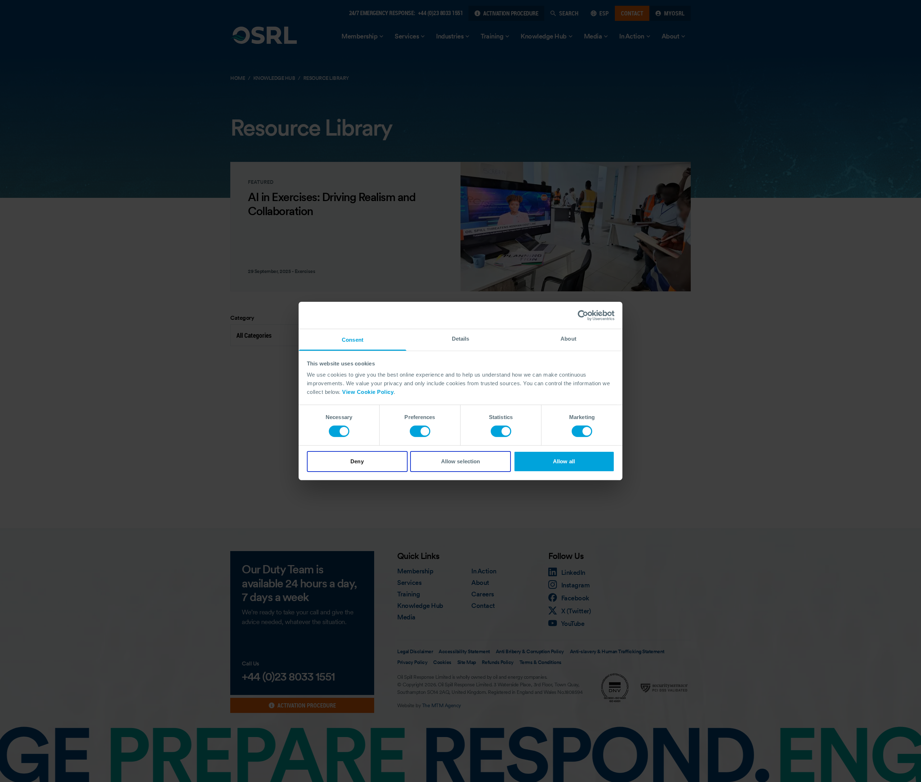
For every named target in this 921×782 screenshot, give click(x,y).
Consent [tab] (352, 340)
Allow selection (460, 461)
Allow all (564, 461)
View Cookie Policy (368, 392)
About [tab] (568, 339)
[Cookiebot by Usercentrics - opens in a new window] (583, 315)
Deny (356, 461)
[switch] (420, 431)
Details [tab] (460, 339)
